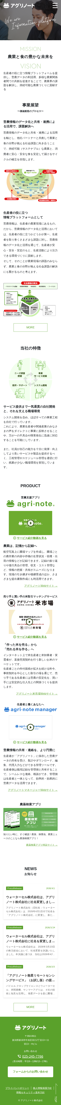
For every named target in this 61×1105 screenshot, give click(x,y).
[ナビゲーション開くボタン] (55, 5)
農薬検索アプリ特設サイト (40, 844)
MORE (30, 327)
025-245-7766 (32, 1056)
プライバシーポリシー (17, 1088)
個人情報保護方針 (42, 1088)
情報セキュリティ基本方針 (30, 1092)
